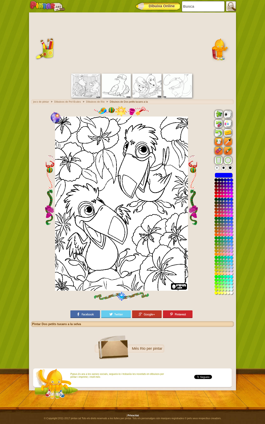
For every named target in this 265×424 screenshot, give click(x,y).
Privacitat (133, 415)
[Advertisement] (132, 42)
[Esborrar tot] (218, 123)
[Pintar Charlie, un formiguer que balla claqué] (177, 96)
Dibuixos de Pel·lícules (67, 101)
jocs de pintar (41, 101)
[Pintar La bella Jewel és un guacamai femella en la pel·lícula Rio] (116, 96)
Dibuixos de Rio (95, 101)
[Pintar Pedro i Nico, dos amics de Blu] (146, 96)
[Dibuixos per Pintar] (47, 6)
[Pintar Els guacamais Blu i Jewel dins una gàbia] (85, 96)
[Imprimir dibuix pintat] (227, 123)
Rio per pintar (151, 348)
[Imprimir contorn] (227, 114)
